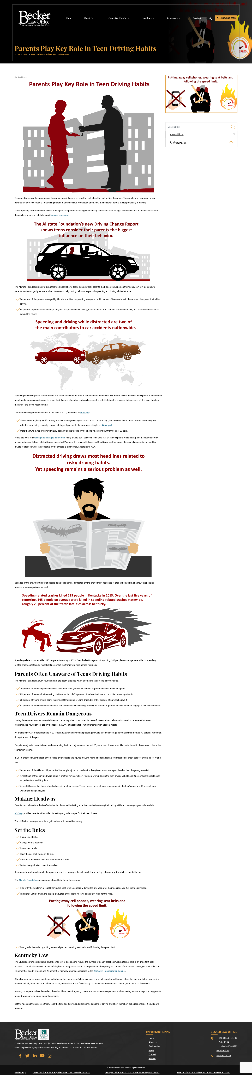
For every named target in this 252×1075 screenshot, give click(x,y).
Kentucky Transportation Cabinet (109, 971)
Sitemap (152, 1058)
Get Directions (223, 1050)
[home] (34, 18)
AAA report (107, 425)
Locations (147, 18)
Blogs (151, 1050)
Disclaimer (19, 1072)
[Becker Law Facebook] (20, 1056)
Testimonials (154, 1046)
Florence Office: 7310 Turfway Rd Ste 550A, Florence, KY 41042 (203, 1072)
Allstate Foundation (28, 880)
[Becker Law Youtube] (42, 1056)
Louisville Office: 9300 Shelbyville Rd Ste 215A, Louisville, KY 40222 (61, 1072)
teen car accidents (59, 215)
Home (69, 18)
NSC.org (18, 813)
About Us (88, 18)
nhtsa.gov (84, 412)
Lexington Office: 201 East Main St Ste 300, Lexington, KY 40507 (132, 1072)
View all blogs (176, 134)
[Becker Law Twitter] (27, 1056)
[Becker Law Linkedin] (35, 1056)
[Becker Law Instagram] (49, 1056)
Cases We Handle (117, 18)
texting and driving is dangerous (49, 437)
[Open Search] (210, 18)
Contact (197, 18)
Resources (172, 18)
